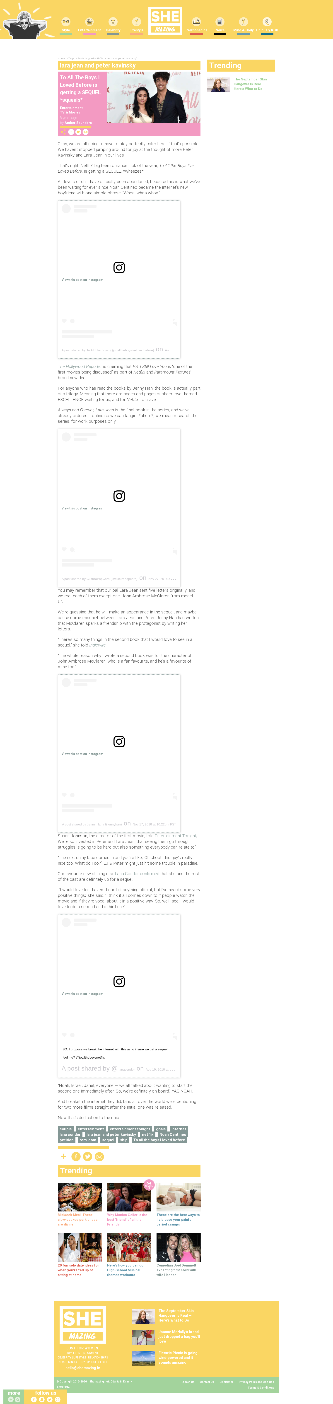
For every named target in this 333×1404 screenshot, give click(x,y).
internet (178, 1129)
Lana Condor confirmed (137, 873)
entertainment (91, 1129)
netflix (148, 1134)
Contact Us (207, 1382)
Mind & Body (243, 30)
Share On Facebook (71, 132)
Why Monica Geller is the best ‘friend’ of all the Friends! (127, 1219)
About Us (188, 1382)
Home (61, 58)
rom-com (88, 1140)
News (220, 30)
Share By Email (85, 132)
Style (66, 30)
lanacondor (126, 1069)
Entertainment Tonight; (176, 835)
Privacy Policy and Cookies (256, 1382)
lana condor (70, 1134)
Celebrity (113, 30)
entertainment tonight (130, 1129)
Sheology (63, 1386)
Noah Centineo (172, 1134)
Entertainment (89, 30)
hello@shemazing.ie (82, 1368)
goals (161, 1129)
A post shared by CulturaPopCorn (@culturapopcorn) (100, 579)
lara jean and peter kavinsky (111, 1134)
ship (124, 1140)
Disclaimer (226, 1382)
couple (66, 1129)
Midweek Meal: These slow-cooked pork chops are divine (77, 1219)
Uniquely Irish (267, 30)
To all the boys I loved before (159, 1140)
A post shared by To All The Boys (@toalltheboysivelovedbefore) (108, 350)
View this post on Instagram (82, 280)
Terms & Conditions (261, 1387)
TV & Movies (70, 112)
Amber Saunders (78, 123)
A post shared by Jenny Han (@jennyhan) (92, 824)
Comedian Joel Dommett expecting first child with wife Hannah (176, 1270)
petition (67, 1140)
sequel (108, 1140)
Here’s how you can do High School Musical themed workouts (125, 1270)
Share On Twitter (78, 132)
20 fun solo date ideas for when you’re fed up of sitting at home (78, 1270)
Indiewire (97, 645)
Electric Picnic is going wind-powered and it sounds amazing (178, 1358)
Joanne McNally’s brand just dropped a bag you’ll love (179, 1337)
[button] (18, 1400)
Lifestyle (137, 30)
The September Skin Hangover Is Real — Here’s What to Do (250, 84)
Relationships (196, 30)
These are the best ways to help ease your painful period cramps (178, 1219)
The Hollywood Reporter (80, 366)
